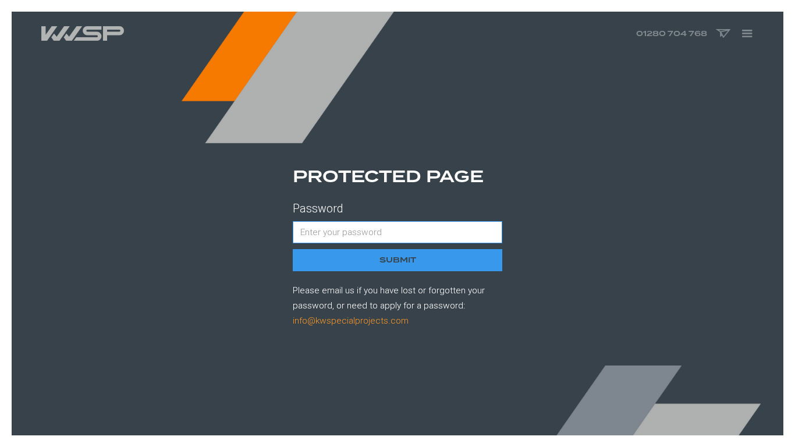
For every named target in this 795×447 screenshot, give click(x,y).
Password (318, 208)
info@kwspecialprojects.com (351, 320)
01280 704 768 (671, 33)
